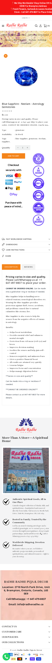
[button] (3, 26)
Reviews (28, 267)
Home (8, 40)
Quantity (6, 148)
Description (11, 267)
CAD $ (25, 18)
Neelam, (42, 139)
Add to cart (13, 156)
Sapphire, (6, 142)
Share (8, 256)
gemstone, (33, 139)
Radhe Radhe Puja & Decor (29, 650)
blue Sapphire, (22, 139)
